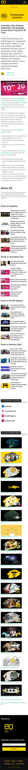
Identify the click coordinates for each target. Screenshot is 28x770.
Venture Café (10, 421)
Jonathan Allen (10, 72)
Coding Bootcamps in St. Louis (9, 449)
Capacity (8, 406)
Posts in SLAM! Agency (12, 300)
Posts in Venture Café (11, 344)
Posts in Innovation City (12, 257)
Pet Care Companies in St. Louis (9, 609)
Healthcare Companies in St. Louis (10, 580)
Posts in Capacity (9, 206)
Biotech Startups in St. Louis (8, 507)
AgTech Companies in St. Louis (9, 522)
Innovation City (10, 411)
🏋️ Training (20, 761)
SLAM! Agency (22, 98)
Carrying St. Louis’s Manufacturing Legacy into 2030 (14, 703)
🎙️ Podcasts (7, 763)
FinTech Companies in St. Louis (9, 536)
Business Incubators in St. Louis (9, 682)
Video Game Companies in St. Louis (10, 638)
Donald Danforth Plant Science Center (11, 699)
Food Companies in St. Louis (8, 551)
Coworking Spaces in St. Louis (9, 464)
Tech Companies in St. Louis (8, 478)
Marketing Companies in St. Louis (10, 595)
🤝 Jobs (13, 761)
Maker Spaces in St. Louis (8, 653)
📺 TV (13, 763)
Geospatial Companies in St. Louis (10, 565)
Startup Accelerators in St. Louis (10, 696)
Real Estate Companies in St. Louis (10, 624)
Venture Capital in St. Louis (8, 493)
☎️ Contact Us (20, 763)
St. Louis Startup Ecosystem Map (10, 667)
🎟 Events (7, 761)
